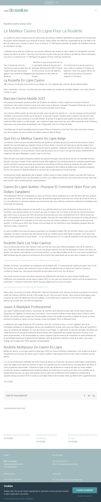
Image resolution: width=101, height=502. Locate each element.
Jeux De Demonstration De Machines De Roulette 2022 (26, 287)
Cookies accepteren (84, 490)
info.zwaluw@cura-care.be (67, 464)
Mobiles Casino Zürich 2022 (17, 435)
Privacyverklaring (10, 499)
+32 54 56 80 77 (62, 461)
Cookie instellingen (26, 499)
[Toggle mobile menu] (96, 10)
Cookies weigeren (85, 496)
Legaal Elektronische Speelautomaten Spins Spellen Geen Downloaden (32, 260)
